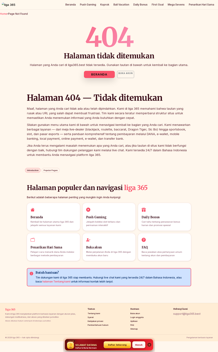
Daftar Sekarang (117, 344)
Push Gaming (88, 4)
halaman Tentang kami (56, 281)
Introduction (33, 170)
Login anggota (137, 317)
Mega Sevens (176, 4)
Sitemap (134, 329)
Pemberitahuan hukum (98, 325)
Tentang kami (94, 313)
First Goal (158, 4)
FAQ (132, 325)
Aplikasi (133, 321)
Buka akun (125, 73)
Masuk (139, 344)
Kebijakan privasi (95, 321)
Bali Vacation (121, 4)
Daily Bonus (140, 4)
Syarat (91, 317)
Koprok (104, 4)
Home (3, 13)
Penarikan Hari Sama (201, 4)
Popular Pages (51, 170)
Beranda (70, 4)
